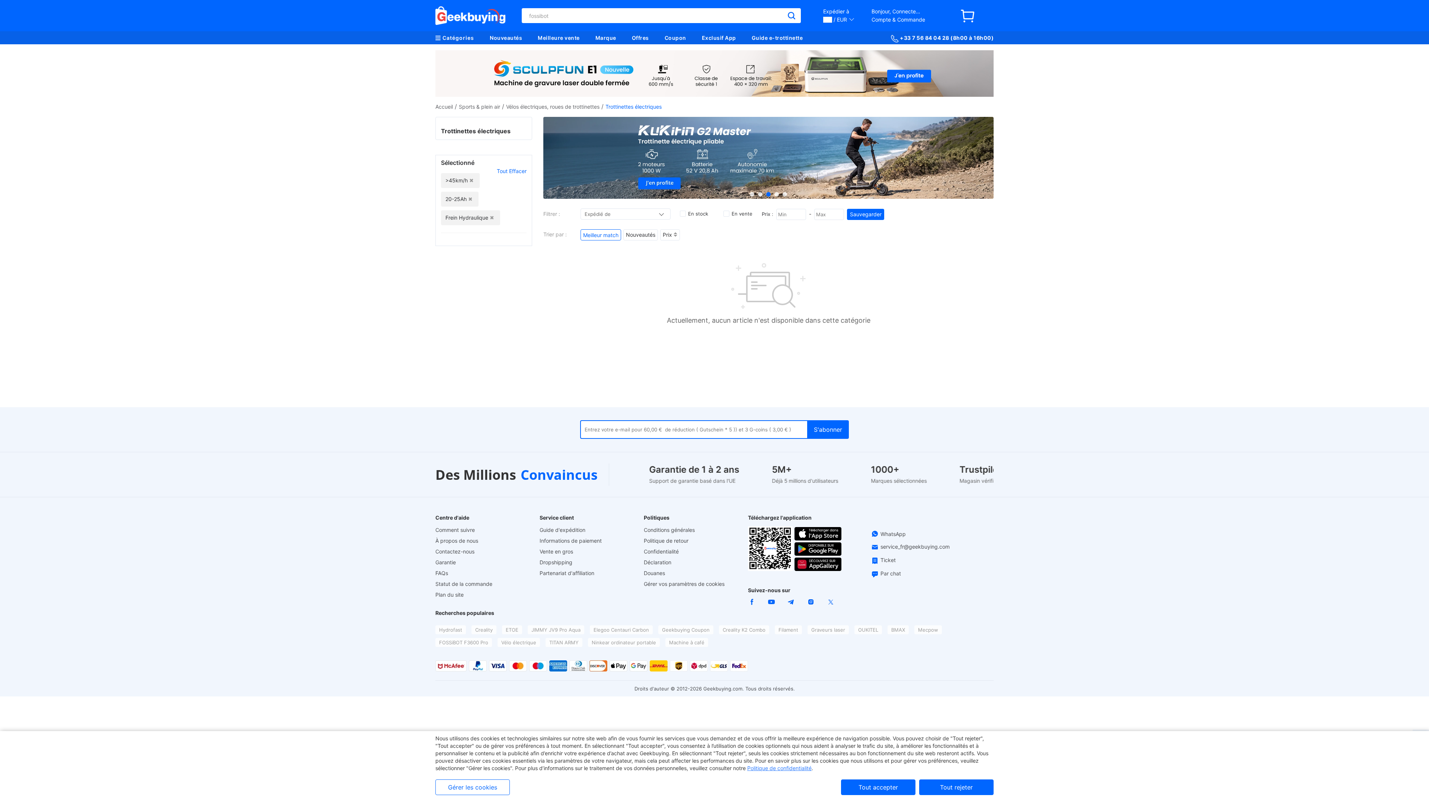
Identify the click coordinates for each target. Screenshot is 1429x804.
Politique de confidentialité (779, 768)
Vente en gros (556, 551)
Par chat (890, 573)
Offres (640, 38)
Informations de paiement (571, 540)
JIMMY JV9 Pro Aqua (556, 630)
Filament (788, 630)
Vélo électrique (518, 642)
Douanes (654, 573)
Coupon (675, 38)
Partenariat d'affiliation (567, 573)
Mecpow (928, 630)
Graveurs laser (828, 630)
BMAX (898, 630)
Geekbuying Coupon (686, 630)
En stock (698, 214)
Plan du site (449, 594)
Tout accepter (878, 787)
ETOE (512, 630)
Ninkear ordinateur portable (624, 642)
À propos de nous (456, 540)
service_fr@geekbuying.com (915, 546)
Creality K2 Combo (744, 630)
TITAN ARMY (564, 642)
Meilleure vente (559, 38)
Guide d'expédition (562, 530)
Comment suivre (455, 530)
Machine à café (686, 642)
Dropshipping (556, 562)
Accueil (444, 106)
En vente (742, 214)
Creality (484, 630)
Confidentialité (661, 551)
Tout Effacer (512, 171)
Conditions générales (669, 530)
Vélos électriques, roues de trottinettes (553, 106)
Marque (605, 38)
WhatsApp (893, 534)
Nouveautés (506, 38)
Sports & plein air (479, 106)
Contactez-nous (454, 551)
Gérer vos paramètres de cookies (684, 584)
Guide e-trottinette (777, 38)
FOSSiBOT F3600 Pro (463, 642)
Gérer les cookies (472, 787)
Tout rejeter (956, 787)
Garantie (445, 562)
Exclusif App (719, 38)
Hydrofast (450, 630)
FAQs (441, 573)
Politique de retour (666, 540)
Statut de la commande (463, 584)
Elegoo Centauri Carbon (621, 630)
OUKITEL (868, 630)
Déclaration (657, 562)
